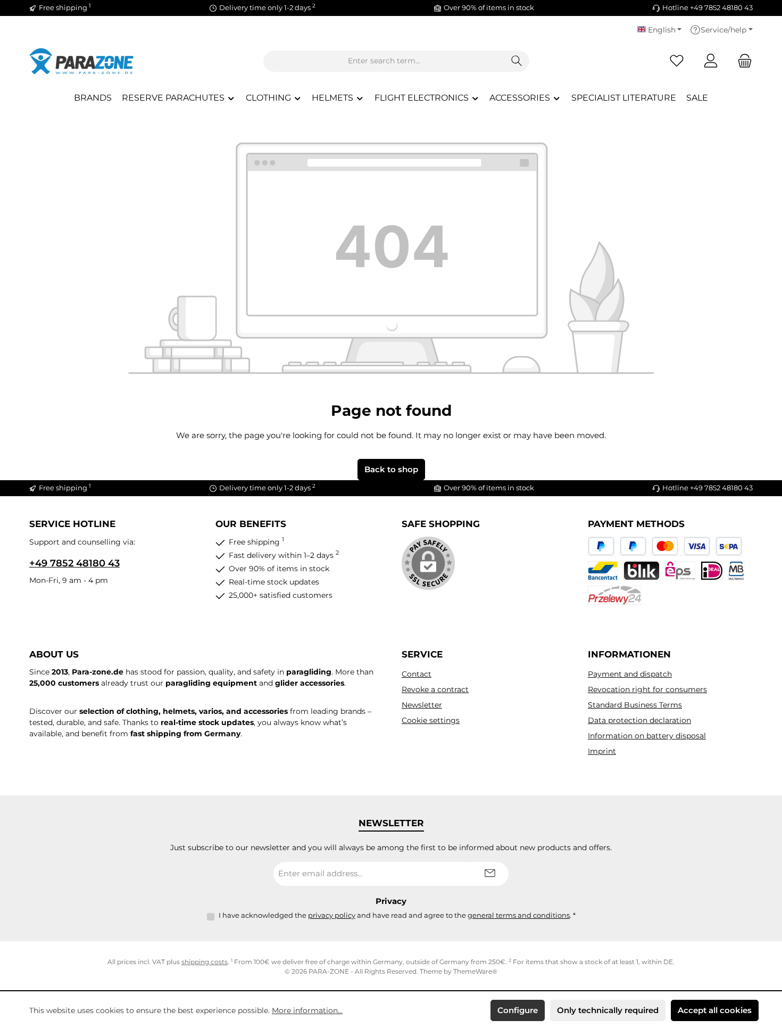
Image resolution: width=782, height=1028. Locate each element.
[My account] (710, 61)
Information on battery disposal (647, 736)
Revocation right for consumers (647, 689)
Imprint (602, 751)
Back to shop (391, 469)
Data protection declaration (639, 720)
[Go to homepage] (82, 61)
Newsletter (422, 705)
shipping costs (204, 962)
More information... (307, 1010)
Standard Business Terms (635, 705)
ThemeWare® (475, 971)
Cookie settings (431, 720)
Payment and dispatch (630, 674)
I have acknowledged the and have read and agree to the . (397, 915)
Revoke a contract (435, 689)
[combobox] (384, 61)
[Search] (516, 61)
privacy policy (331, 915)
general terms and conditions (519, 915)
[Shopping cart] (741, 61)
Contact (416, 674)
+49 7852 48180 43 (74, 563)
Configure (517, 1010)
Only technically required (608, 1010)
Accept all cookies (715, 1010)
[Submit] (490, 874)
